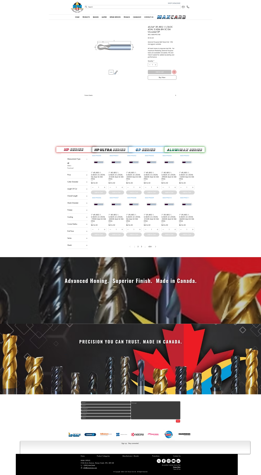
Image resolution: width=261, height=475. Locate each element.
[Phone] (188, 7)
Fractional (70, 168)
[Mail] (183, 7)
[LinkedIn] (178, 461)
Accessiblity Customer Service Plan (171, 465)
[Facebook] (164, 461)
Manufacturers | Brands (130, 456)
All (68, 163)
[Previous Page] (130, 247)
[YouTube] (173, 461)
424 (150, 247)
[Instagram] (169, 461)
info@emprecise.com (90, 468)
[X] (159, 461)
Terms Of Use (176, 469)
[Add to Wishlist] (174, 72)
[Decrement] (149, 65)
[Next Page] (155, 247)
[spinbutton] (152, 65)
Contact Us (176, 456)
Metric (69, 166)
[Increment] (155, 65)
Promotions (155, 456)
